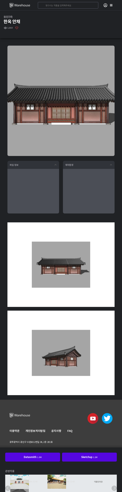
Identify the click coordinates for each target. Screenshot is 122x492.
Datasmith (33, 457)
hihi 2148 (33, 481)
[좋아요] (16, 28)
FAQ (69, 431)
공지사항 (56, 431)
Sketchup (89, 457)
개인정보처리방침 (35, 431)
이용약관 (14, 431)
